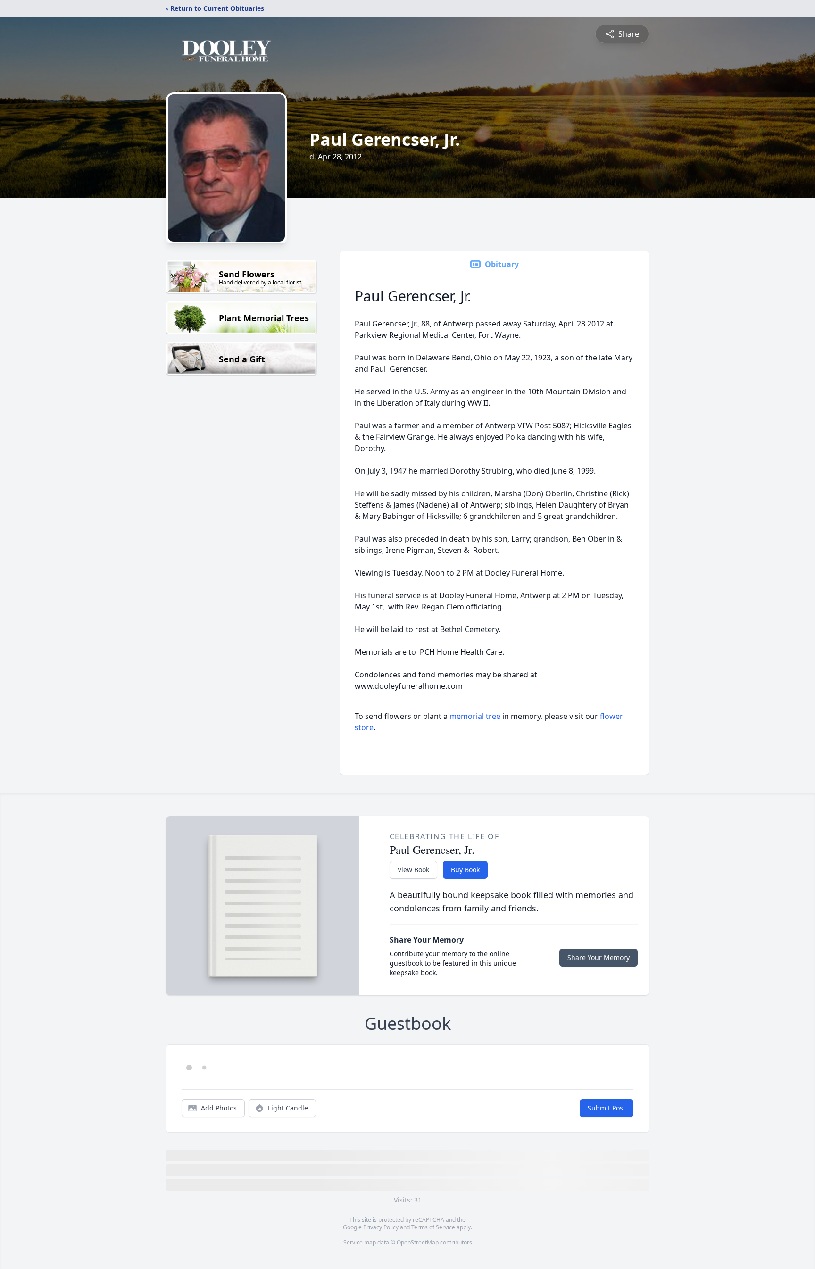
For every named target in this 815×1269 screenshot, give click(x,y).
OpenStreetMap (418, 1242)
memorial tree (474, 716)
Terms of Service (433, 1227)
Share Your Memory (598, 957)
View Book (413, 869)
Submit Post (606, 1107)
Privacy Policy (381, 1227)
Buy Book (465, 869)
